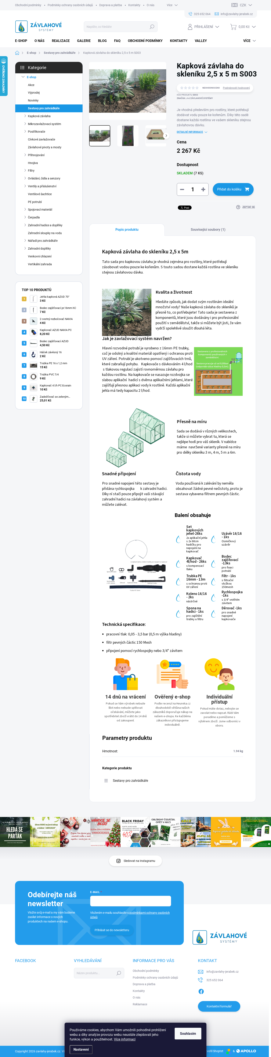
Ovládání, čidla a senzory (44, 178)
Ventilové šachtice (40, 194)
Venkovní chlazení (39, 256)
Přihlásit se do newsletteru (112, 930)
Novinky (33, 100)
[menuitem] (22, 41)
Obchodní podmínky (28, 5)
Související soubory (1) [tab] (208, 230)
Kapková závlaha (39, 116)
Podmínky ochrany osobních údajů (70, 5)
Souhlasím (188, 1034)
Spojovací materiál (40, 209)
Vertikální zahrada (40, 264)
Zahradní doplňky (39, 248)
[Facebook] (201, 991)
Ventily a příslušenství (42, 186)
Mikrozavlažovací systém (44, 124)
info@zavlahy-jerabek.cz (222, 971)
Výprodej (34, 92)
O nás (150, 5)
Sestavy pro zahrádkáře (44, 108)
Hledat (152, 26)
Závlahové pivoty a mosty (44, 147)
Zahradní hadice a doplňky (45, 225)
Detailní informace (190, 132)
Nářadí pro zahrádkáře (43, 240)
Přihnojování (36, 155)
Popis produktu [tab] (126, 230)
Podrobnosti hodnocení (236, 87)
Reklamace (140, 1004)
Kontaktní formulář (219, 1006)
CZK (243, 5)
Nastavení (81, 1049)
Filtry (31, 170)
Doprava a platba (110, 5)
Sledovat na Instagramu (139, 861)
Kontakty (134, 5)
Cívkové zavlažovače (41, 139)
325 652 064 (214, 980)
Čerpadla (34, 217)
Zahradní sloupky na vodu (45, 233)
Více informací (125, 1039)
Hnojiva (33, 163)
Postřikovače (36, 131)
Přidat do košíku (229, 189)
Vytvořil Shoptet (212, 1051)
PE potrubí (35, 202)
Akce (31, 85)
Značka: (195, 98)
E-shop (31, 77)
